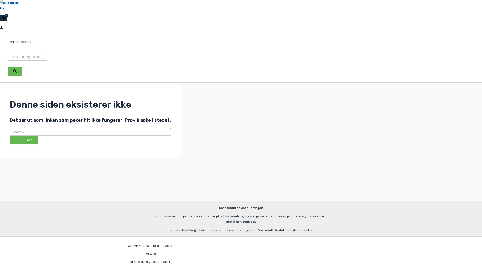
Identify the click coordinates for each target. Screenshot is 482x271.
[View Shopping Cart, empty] (3, 18)
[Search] (15, 71)
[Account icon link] (1, 28)
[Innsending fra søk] (15, 140)
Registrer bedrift (19, 41)
